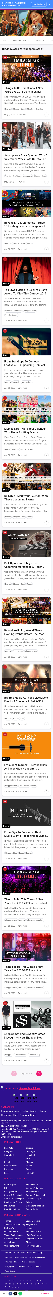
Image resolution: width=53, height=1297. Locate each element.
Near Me (8, 1257)
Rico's (28, 1242)
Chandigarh (31, 1152)
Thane (29, 1166)
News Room (10, 1253)
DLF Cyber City (10, 1192)
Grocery (34, 1111)
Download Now (39, 4)
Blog (40, 1253)
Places (16, 1262)
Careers (38, 1266)
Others (15, 1287)
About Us (21, 1253)
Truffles (7, 1221)
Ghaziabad (9, 1155)
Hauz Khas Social (33, 1246)
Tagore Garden (32, 1209)
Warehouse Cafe (33, 1231)
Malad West (9, 1206)
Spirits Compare (20, 1257)
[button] (5, 57)
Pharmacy (24, 1115)
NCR (28, 1159)
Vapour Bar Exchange (13, 1235)
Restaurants (7, 1111)
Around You (31, 1253)
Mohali (7, 1162)
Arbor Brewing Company (14, 1224)
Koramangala (10, 1184)
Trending (40, 41)
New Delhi (8, 1148)
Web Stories (10, 1271)
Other (33, 1115)
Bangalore (8, 1152)
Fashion (25, 1111)
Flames (29, 1228)
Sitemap (8, 1262)
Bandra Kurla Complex (13, 1202)
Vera (28, 1266)
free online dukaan (30, 1088)
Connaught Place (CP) (35, 1206)
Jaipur (7, 1159)
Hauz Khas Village (12, 1209)
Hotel (15, 1115)
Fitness (42, 1111)
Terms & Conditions (37, 1257)
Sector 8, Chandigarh (13, 1195)
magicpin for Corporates (15, 1266)
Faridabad (30, 1155)
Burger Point (31, 1224)
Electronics (6, 1115)
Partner (24, 1262)
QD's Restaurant (11, 1246)
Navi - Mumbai (10, 1166)
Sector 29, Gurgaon (34, 1188)
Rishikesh (8, 1169)
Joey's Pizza (9, 1242)
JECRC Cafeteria (33, 1235)
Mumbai (29, 1162)
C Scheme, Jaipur (33, 1199)
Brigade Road (32, 1184)
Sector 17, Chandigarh (35, 1195)
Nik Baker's (9, 1228)
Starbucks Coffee (12, 1239)
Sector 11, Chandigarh (14, 1199)
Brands (32, 1262)
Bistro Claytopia (33, 1221)
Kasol (6, 1173)
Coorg (28, 1169)
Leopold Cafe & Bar (34, 1239)
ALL (4, 41)
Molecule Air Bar (11, 1231)
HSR (6, 1188)
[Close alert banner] (49, 4)
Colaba (29, 1202)
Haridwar (30, 1173)
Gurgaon (29, 1148)
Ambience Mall (32, 1192)
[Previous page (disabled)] (14, 1073)
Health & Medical (21, 41)
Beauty (17, 1111)
